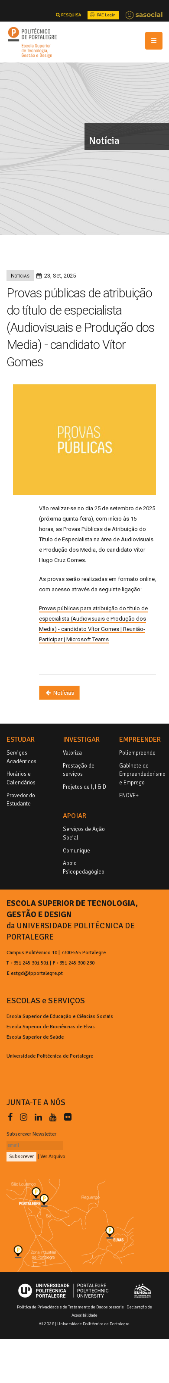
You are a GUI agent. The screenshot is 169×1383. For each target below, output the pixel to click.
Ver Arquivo (52, 1156)
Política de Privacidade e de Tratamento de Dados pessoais (70, 1307)
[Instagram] (25, 1117)
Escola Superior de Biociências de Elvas (50, 1027)
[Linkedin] (40, 1117)
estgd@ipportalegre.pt (37, 973)
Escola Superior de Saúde (35, 1037)
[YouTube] (55, 1117)
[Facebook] (11, 1117)
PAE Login (106, 15)
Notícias (63, 693)
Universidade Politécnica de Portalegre (49, 1056)
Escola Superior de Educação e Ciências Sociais (59, 1016)
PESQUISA (70, 15)
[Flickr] (68, 1117)
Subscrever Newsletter (31, 1134)
